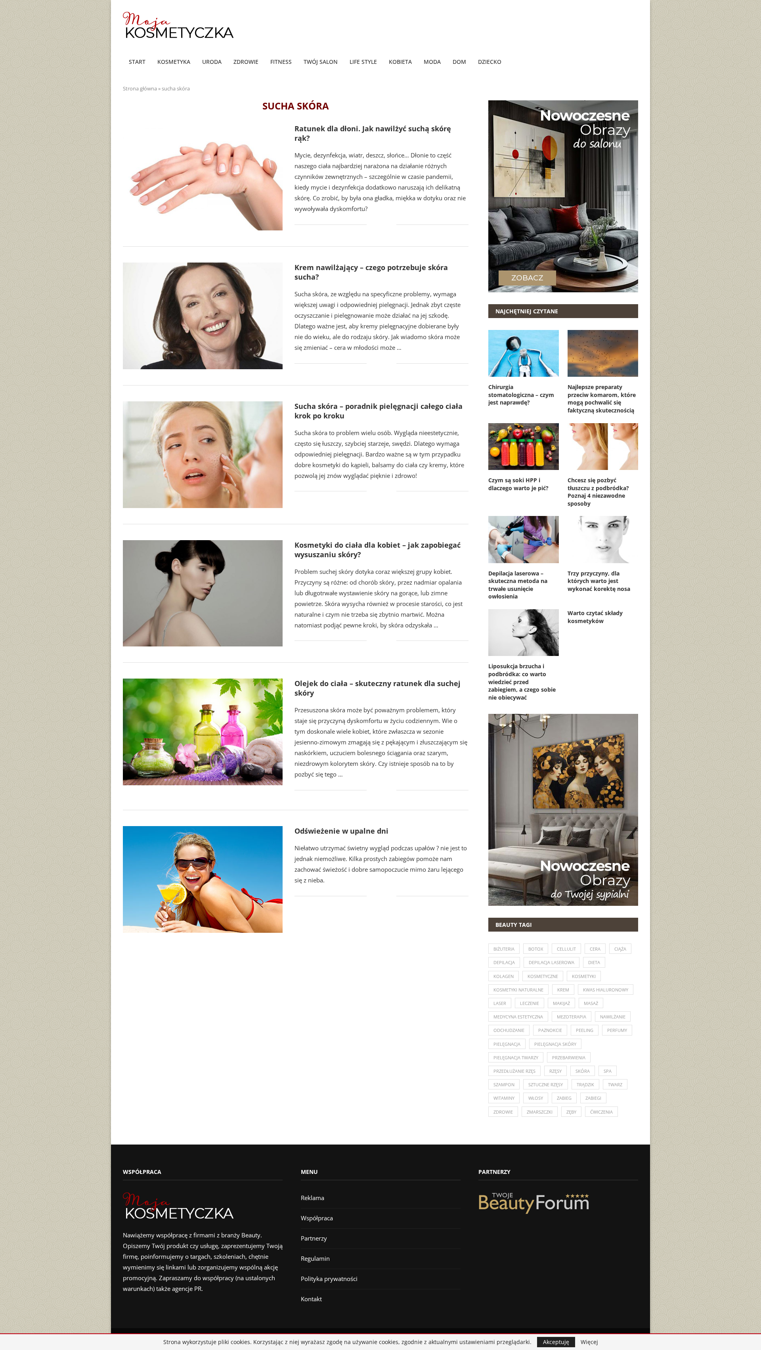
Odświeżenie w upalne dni (341, 831)
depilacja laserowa (551, 962)
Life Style (363, 61)
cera (595, 949)
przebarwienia (568, 1057)
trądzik (585, 1084)
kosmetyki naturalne (518, 990)
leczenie (529, 1003)
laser (499, 1003)
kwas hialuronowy (605, 990)
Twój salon (321, 61)
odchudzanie (508, 1030)
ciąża (620, 949)
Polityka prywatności (329, 1279)
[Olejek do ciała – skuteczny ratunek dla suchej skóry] (203, 732)
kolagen (503, 976)
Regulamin (315, 1258)
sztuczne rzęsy (545, 1084)
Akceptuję (556, 1342)
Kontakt (311, 1299)
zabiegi (593, 1098)
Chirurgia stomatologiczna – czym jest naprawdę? (521, 394)
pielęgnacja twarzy (515, 1057)
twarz (615, 1084)
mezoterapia (571, 1017)
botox (535, 949)
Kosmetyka (173, 61)
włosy (535, 1098)
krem (563, 990)
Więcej (589, 1342)
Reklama (312, 1198)
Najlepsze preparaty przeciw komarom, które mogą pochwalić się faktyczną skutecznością (602, 398)
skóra (583, 1071)
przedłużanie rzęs (514, 1071)
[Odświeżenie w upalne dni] (203, 879)
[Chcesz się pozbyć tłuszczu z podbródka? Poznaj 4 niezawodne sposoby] (603, 446)
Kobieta (400, 61)
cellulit (566, 949)
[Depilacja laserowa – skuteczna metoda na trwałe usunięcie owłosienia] (523, 539)
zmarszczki (540, 1112)
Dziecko (489, 61)
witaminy (503, 1098)
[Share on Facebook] (378, 224)
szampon (503, 1084)
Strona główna (140, 88)
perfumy (617, 1030)
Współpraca (317, 1218)
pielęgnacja (506, 1044)
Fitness (281, 61)
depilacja (504, 962)
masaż (591, 1003)
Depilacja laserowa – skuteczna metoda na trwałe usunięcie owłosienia (517, 585)
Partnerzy (314, 1238)
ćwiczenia (601, 1112)
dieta (594, 962)
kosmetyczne (543, 976)
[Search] (634, 62)
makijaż (561, 1003)
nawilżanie (612, 1017)
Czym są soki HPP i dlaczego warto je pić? (518, 484)
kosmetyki (584, 976)
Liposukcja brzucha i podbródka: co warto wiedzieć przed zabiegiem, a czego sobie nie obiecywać (522, 681)
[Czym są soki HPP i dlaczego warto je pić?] (523, 446)
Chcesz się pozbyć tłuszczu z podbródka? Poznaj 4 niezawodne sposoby (598, 491)
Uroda (212, 61)
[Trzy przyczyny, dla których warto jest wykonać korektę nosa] (603, 539)
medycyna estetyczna (518, 1017)
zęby (571, 1112)
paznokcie (550, 1030)
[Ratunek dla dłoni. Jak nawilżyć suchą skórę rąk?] (203, 177)
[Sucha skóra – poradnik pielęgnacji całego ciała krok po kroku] (203, 454)
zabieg (564, 1098)
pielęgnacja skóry (555, 1044)
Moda (432, 61)
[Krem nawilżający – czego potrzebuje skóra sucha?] (203, 316)
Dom (459, 61)
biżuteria (503, 949)
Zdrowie (245, 61)
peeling (584, 1030)
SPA (608, 1071)
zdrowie (503, 1112)
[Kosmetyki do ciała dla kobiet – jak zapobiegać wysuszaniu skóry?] (203, 593)
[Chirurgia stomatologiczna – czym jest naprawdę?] (523, 353)
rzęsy (555, 1071)
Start (137, 61)
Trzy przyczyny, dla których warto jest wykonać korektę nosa (599, 581)
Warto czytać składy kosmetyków (595, 617)
